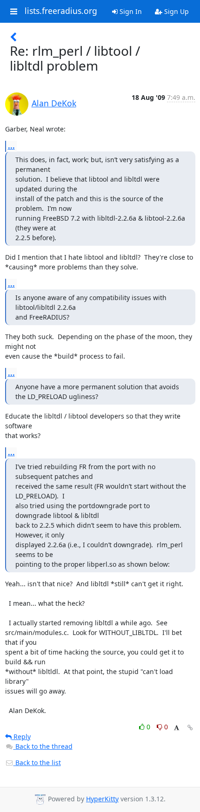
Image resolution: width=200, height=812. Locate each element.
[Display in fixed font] (176, 728)
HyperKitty (102, 798)
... (11, 146)
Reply (21, 736)
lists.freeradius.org (61, 11)
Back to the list (37, 762)
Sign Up (175, 11)
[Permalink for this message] (190, 727)
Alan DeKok (54, 103)
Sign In (130, 11)
